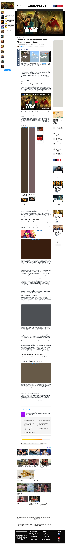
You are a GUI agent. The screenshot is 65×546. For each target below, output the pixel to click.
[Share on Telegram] (18, 58)
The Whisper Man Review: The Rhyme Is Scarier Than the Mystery (9, 16)
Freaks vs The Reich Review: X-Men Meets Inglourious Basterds (7, 6)
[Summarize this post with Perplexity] (18, 62)
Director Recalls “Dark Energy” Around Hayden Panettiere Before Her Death (59, 128)
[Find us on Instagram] (58, 6)
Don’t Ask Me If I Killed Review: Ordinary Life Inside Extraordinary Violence (9, 51)
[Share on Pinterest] (18, 54)
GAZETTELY (37, 5)
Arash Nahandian (22, 46)
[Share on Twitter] (18, 52)
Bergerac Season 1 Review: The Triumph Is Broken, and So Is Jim (9, 56)
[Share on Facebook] (18, 50)
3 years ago (26, 46)
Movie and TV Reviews (40, 10)
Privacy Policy (20, 1)
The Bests (58, 10)
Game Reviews (50, 10)
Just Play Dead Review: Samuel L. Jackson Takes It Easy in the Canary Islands (9, 41)
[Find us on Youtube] (62, 6)
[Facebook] (59, 533)
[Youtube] (59, 538)
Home (17, 1)
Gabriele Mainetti (23, 444)
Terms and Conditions (24, 1)
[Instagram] (59, 540)
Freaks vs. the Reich (43, 62)
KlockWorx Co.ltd (34, 444)
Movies (23, 37)
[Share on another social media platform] (18, 65)
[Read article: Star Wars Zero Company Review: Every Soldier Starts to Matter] (58, 198)
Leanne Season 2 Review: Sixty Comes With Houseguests (9, 11)
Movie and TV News (27, 10)
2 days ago (56, 222)
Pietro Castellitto (40, 444)
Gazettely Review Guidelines (31, 1)
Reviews (36, 46)
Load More (7, 70)
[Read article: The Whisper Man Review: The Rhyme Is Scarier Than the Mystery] (58, 169)
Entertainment (20, 37)
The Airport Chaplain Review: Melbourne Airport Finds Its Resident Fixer (59, 144)
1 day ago (56, 178)
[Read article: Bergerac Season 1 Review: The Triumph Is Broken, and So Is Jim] (58, 228)
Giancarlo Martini (29, 444)
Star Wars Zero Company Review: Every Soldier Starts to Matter (9, 36)
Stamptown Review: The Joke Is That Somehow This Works (9, 26)
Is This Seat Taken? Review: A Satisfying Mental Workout (56, 121)
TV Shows (56, 186)
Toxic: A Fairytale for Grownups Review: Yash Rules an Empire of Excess (59, 134)
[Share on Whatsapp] (18, 56)
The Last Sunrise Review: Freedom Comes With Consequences (59, 149)
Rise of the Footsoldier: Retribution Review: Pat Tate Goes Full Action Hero (59, 154)
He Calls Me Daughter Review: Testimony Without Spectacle (9, 65)
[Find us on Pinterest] (60, 6)
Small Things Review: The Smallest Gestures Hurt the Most (9, 31)
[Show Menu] (17, 5)
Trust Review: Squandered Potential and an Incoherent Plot (59, 139)
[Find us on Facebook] (54, 6)
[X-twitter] (59, 535)
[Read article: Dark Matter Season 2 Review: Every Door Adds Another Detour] (58, 184)
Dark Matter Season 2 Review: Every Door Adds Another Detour (9, 21)
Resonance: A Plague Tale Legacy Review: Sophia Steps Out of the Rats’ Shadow (9, 61)
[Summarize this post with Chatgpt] (18, 60)
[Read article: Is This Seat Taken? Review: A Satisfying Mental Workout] (58, 114)
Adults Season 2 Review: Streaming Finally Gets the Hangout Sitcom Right (9, 46)
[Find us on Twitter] (56, 6)
